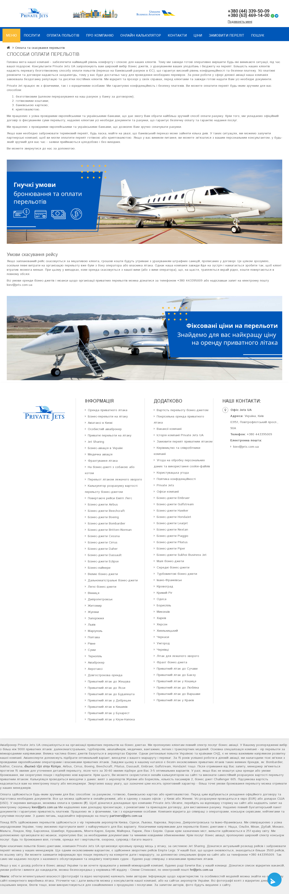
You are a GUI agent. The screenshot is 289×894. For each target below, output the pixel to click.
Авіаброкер (96, 662)
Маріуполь (95, 631)
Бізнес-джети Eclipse (103, 561)
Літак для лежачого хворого (178, 656)
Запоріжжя (96, 618)
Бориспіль (164, 605)
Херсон (162, 624)
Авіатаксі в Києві (100, 423)
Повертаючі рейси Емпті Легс (110, 498)
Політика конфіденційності (176, 479)
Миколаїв (163, 612)
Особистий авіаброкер (105, 429)
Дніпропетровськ (100, 599)
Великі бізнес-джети (103, 574)
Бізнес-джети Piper (171, 548)
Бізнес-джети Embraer (173, 498)
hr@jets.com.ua (201, 870)
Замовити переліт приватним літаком (184, 441)
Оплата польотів (63, 35)
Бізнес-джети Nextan (172, 529)
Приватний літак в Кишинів (108, 707)
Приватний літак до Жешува (109, 681)
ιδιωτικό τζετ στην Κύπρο (42, 766)
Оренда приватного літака (107, 410)
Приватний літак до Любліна (178, 687)
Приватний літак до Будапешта (111, 694)
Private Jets (165, 485)
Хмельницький (167, 631)
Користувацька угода (173, 472)
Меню (11, 35)
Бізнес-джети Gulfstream (175, 504)
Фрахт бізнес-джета (172, 662)
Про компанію (100, 35)
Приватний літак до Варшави (178, 694)
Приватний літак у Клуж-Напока (111, 719)
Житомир (95, 605)
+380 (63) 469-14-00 (248, 15)
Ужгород (163, 643)
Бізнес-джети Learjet (172, 523)
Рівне (92, 643)
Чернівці (163, 649)
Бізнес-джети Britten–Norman (110, 530)
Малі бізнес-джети (170, 561)
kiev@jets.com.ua (246, 447)
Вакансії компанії (169, 429)
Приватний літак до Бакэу (176, 675)
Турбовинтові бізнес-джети (177, 574)
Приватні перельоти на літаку (109, 435)
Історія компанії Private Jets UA (180, 435)
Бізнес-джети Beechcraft (106, 511)
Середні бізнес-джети (173, 567)
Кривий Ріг (164, 593)
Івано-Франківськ (169, 580)
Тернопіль (95, 656)
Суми (92, 650)
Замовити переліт (226, 35)
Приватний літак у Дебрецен (109, 700)
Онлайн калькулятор (140, 35)
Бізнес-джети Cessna (104, 536)
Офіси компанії (168, 491)
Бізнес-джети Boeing (103, 517)
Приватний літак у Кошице (176, 681)
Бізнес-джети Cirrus (102, 542)
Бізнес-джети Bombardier (106, 523)
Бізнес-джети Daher (103, 549)
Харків (161, 618)
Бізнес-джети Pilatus (172, 542)
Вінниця (93, 593)
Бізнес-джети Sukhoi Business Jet (182, 555)
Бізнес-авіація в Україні (105, 448)
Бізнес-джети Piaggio (172, 536)
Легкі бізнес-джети (102, 586)
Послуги (32, 35)
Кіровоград (165, 586)
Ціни (197, 35)
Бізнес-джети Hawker (172, 510)
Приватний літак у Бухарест (109, 713)
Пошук (257, 35)
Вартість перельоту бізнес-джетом (182, 410)
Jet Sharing (96, 442)
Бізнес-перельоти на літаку (108, 416)
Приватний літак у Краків (175, 700)
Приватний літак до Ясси (106, 688)
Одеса (161, 599)
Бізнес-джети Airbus (103, 504)
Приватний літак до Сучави (177, 668)
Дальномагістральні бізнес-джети (113, 580)
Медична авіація (100, 454)
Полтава (94, 637)
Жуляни (93, 612)
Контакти (177, 35)
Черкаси (163, 637)
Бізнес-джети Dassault (105, 555)
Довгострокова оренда (105, 675)
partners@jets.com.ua (126, 816)
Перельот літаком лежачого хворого (115, 479)
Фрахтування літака (103, 461)
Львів (92, 624)
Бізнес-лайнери (99, 568)
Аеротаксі (95, 669)
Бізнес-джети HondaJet (174, 517)
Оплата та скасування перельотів (40, 48)
